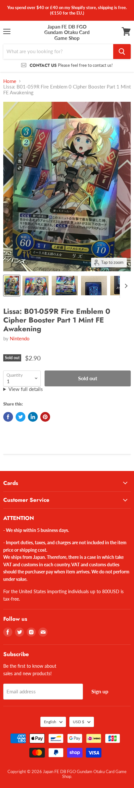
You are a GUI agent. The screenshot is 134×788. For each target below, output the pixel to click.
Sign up (99, 691)
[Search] (122, 51)
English (50, 721)
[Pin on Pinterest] (45, 417)
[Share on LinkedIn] (33, 417)
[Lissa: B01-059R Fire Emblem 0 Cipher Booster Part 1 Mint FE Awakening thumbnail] (12, 285)
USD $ (78, 721)
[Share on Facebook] (8, 417)
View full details (25, 389)
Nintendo (20, 338)
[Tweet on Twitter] (20, 417)
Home (9, 81)
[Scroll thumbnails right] (125, 286)
